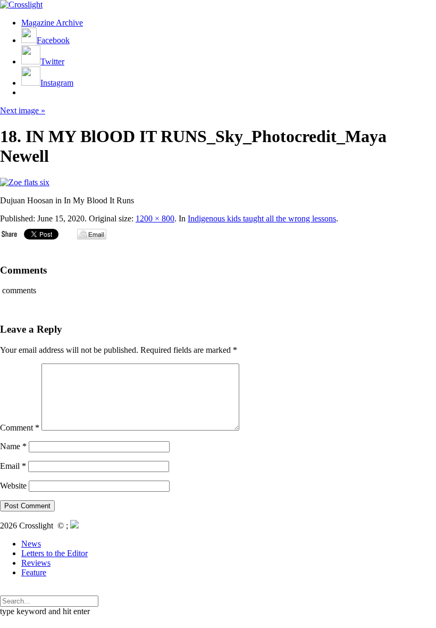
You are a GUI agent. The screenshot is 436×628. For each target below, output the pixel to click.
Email (13, 465)
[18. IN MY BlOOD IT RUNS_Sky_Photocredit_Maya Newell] (24, 182)
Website (13, 485)
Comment (19, 427)
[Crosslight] (21, 4)
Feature (33, 572)
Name (13, 446)
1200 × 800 (155, 218)
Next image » (22, 110)
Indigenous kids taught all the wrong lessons (262, 218)
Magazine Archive (52, 22)
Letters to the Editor (54, 553)
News (31, 543)
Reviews (36, 562)
